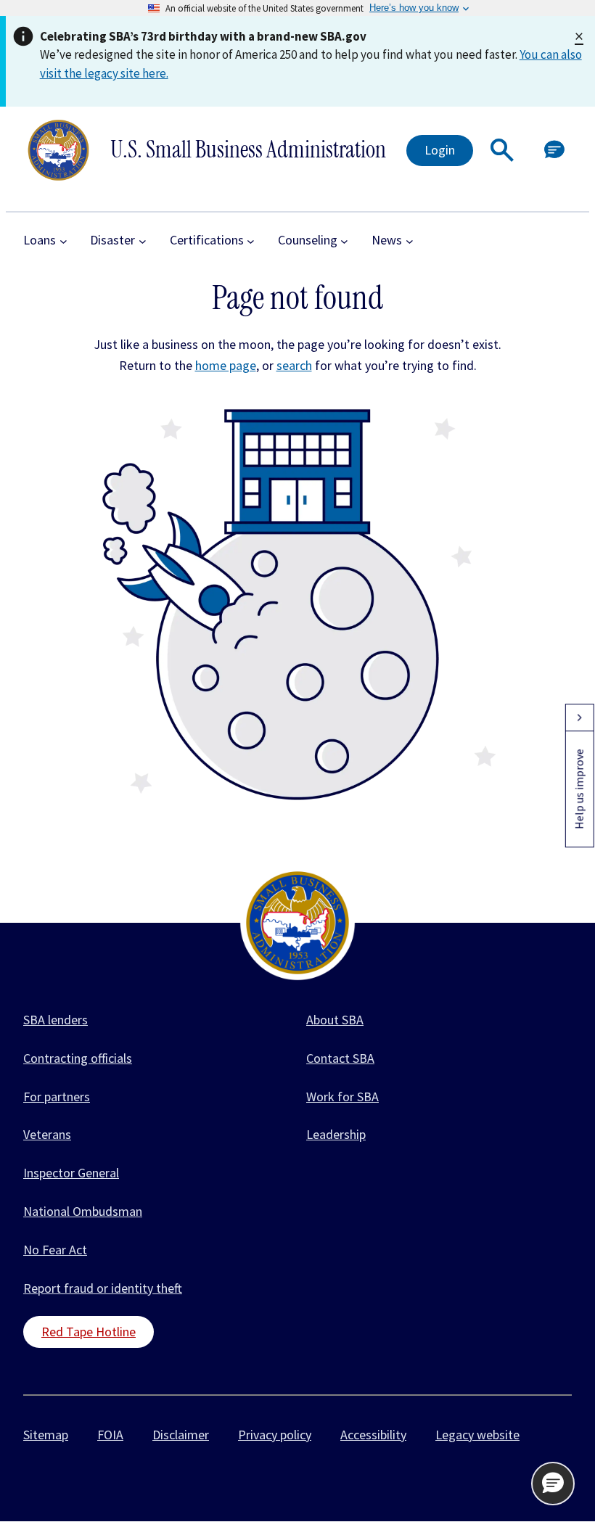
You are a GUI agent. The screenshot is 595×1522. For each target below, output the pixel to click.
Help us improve (579, 789)
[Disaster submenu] (143, 240)
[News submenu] (410, 240)
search (294, 365)
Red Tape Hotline (88, 1331)
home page (225, 365)
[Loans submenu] (63, 240)
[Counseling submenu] (344, 240)
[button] (502, 150)
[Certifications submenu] (251, 240)
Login (439, 149)
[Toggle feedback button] (579, 717)
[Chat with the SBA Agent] (554, 150)
